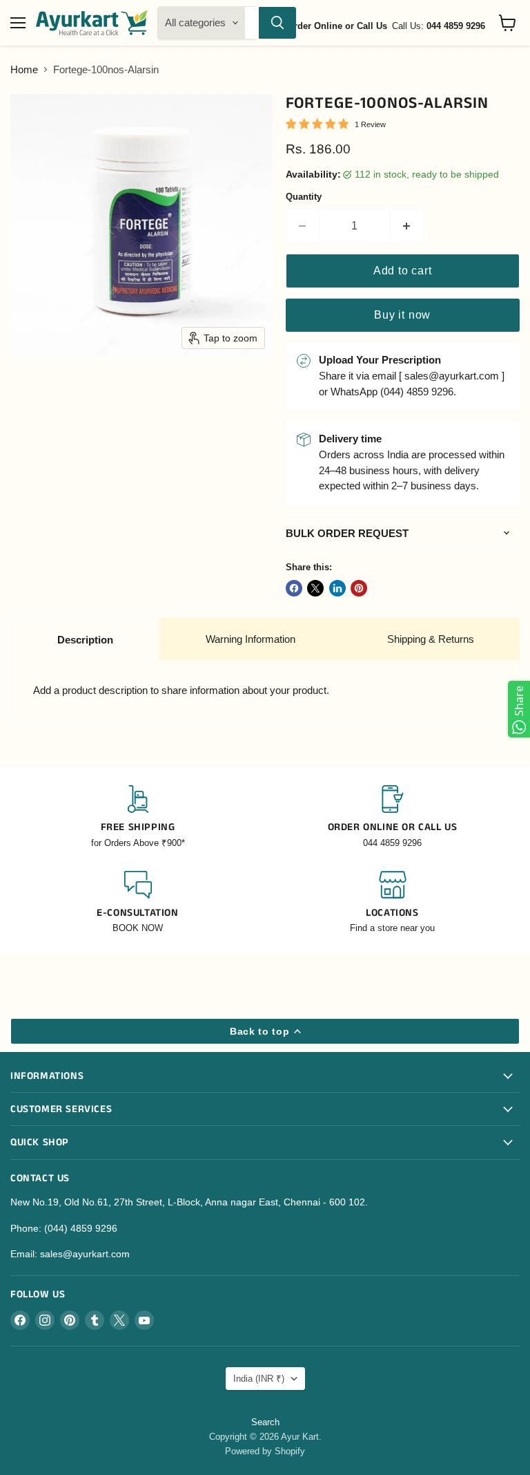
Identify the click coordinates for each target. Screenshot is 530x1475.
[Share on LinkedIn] (337, 588)
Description (85, 640)
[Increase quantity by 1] (407, 226)
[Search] (277, 23)
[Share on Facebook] (294, 588)
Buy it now (402, 315)
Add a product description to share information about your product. (181, 690)
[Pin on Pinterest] (359, 588)
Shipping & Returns (430, 639)
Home (24, 69)
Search (265, 1422)
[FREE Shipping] (137, 817)
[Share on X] (315, 588)
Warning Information (250, 639)
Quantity (304, 196)
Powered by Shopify (265, 1451)
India (258, 1378)
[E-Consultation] (137, 903)
